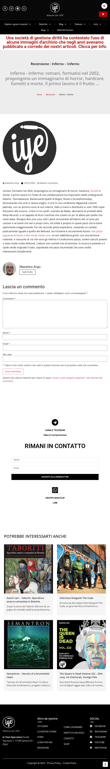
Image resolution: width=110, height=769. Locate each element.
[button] (104, 6)
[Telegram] (17, 8)
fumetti (94, 190)
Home (39, 94)
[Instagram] (11, 8)
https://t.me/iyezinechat (55, 435)
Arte (96, 24)
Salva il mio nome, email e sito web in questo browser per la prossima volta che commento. (51, 365)
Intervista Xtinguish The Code (76, 598)
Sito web (7, 354)
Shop (43, 30)
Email (6, 344)
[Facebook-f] (5, 8)
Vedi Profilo (27, 272)
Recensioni (50, 94)
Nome (6, 333)
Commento (9, 298)
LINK (55, 503)
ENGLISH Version (65, 30)
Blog (61, 24)
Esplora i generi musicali (16, 24)
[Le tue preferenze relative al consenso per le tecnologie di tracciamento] (105, 764)
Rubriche (43, 24)
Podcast (78, 24)
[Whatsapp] (24, 8)
